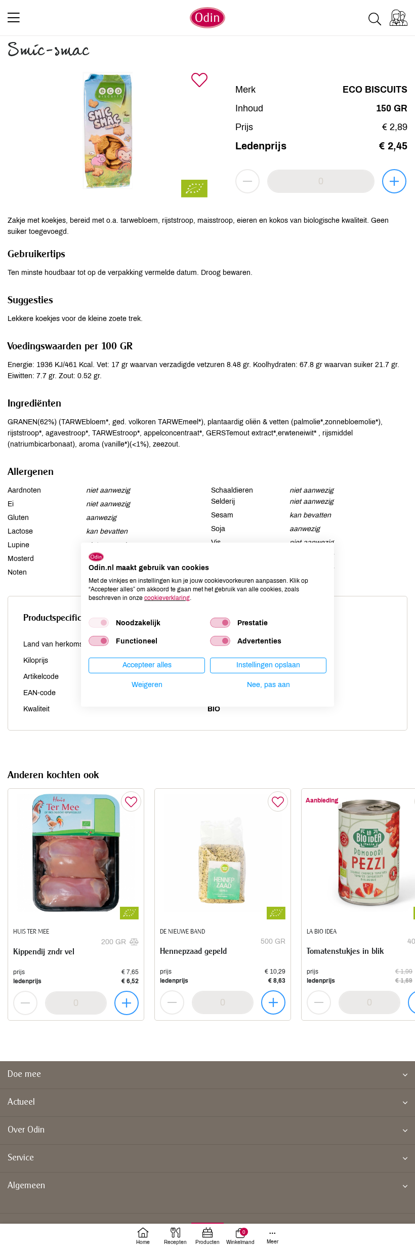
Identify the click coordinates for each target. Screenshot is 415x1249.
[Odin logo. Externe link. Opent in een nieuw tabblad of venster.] (96, 556)
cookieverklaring (167, 597)
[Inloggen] (398, 17)
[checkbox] (99, 623)
